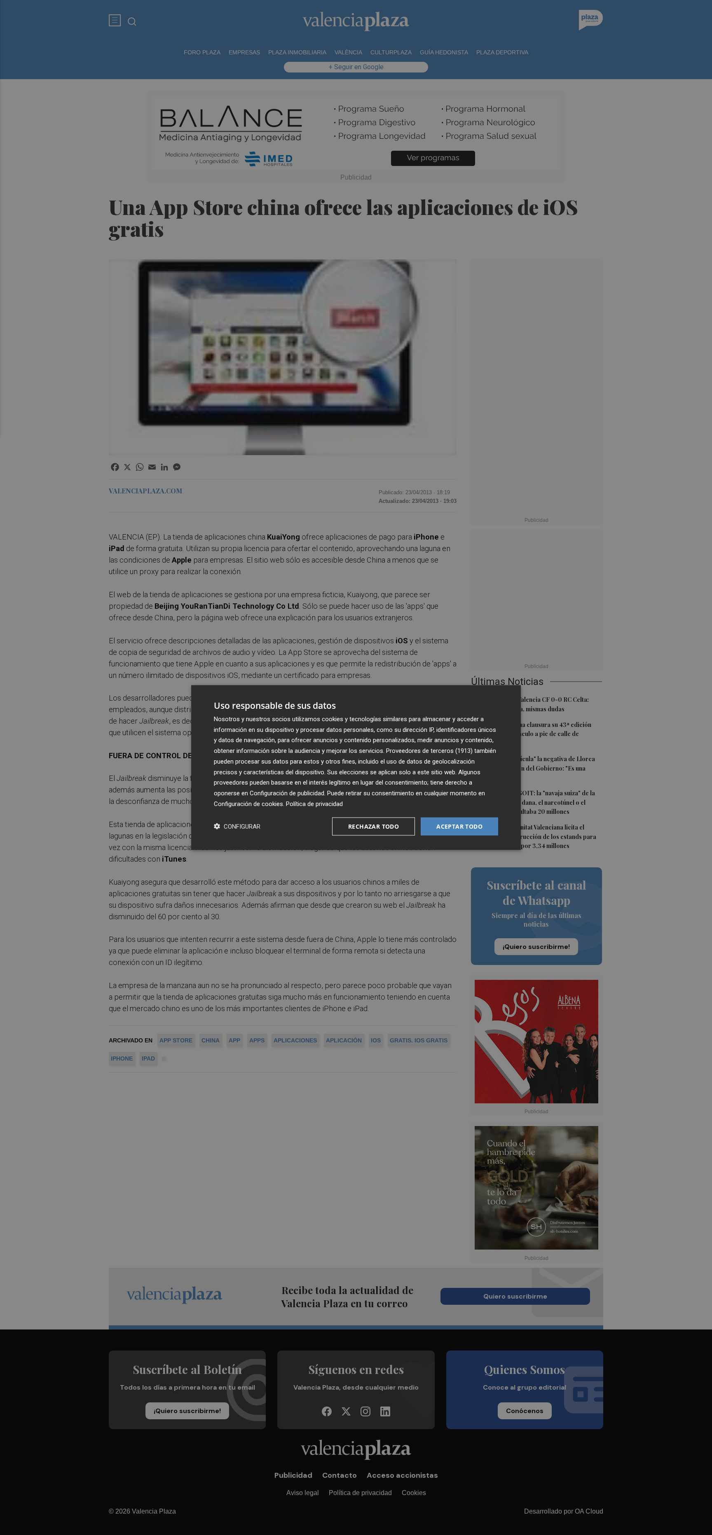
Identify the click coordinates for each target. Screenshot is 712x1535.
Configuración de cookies (248, 803)
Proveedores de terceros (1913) (429, 751)
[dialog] (356, 767)
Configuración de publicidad (287, 793)
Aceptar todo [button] (459, 826)
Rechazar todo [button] (373, 826)
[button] (237, 826)
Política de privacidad (314, 803)
